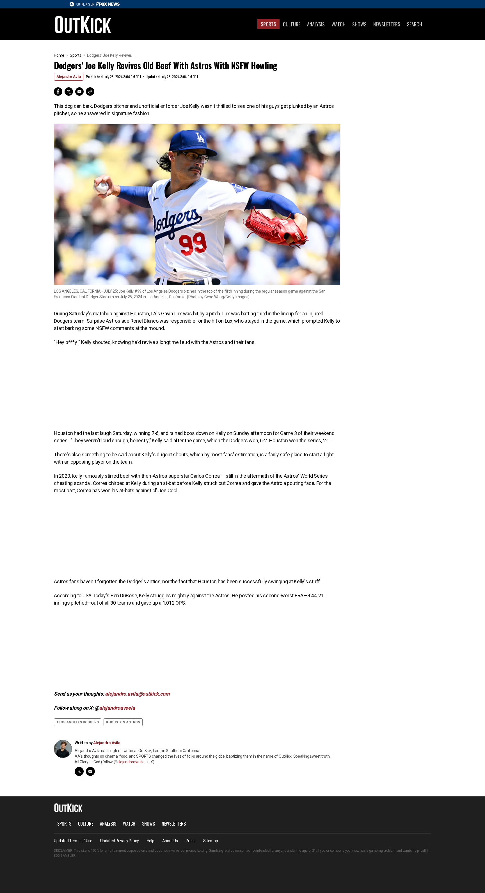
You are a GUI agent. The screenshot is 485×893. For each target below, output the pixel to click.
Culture (291, 24)
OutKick (83, 24)
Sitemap (210, 841)
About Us (170, 841)
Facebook (58, 91)
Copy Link (90, 91)
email (90, 771)
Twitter (69, 91)
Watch (338, 24)
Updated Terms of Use (73, 841)
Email (79, 91)
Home (59, 55)
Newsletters (386, 24)
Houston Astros (124, 722)
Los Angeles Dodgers (79, 722)
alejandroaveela (131, 762)
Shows (359, 24)
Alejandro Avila (68, 77)
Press (191, 841)
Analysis (316, 24)
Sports (268, 24)
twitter (79, 771)
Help (150, 841)
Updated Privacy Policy (119, 841)
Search (414, 24)
